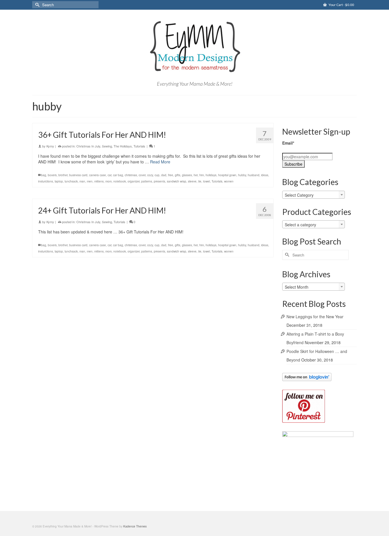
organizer (134, 181)
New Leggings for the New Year (314, 316)
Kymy (50, 146)
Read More (160, 162)
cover (142, 175)
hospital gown (227, 175)
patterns (146, 181)
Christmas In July (88, 146)
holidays (211, 175)
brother (62, 175)
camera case (97, 175)
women (229, 181)
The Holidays (123, 146)
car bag (118, 175)
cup (157, 175)
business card (78, 175)
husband (253, 175)
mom (108, 181)
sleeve (192, 181)
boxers (52, 175)
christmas (131, 175)
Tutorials (139, 146)
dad (163, 175)
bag (43, 175)
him (201, 175)
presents (159, 181)
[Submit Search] (36, 4)
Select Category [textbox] (299, 195)
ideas (264, 175)
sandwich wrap (176, 181)
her (196, 175)
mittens (99, 181)
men (90, 181)
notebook (119, 181)
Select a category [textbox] (300, 224)
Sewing (107, 146)
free (170, 175)
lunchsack (71, 181)
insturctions (45, 181)
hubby (242, 175)
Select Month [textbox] (296, 287)
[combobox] (313, 195)
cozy (150, 175)
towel (206, 181)
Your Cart (341, 5)
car (109, 175)
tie (199, 181)
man (82, 181)
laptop (59, 181)
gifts (177, 175)
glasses (187, 175)
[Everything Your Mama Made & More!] (194, 47)
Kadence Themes (135, 526)
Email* (288, 143)
